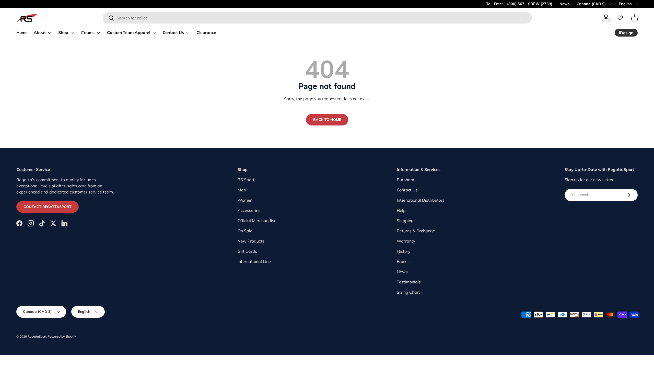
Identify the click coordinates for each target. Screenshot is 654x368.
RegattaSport (37, 336)
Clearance (206, 32)
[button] (634, 18)
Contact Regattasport (48, 206)
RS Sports (247, 179)
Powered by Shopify (62, 336)
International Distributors (421, 200)
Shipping (405, 220)
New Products (251, 241)
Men (242, 189)
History (404, 251)
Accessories (249, 210)
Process (404, 261)
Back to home (327, 119)
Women (245, 200)
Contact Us (173, 32)
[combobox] (317, 18)
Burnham (405, 179)
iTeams (88, 32)
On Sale (245, 230)
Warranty (406, 241)
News (564, 4)
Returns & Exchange (416, 230)
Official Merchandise (257, 220)
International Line (254, 261)
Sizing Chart (408, 292)
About (40, 32)
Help (401, 210)
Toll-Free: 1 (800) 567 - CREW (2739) (519, 4)
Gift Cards (247, 251)
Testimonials (409, 281)
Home (22, 32)
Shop (63, 32)
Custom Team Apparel (128, 32)
